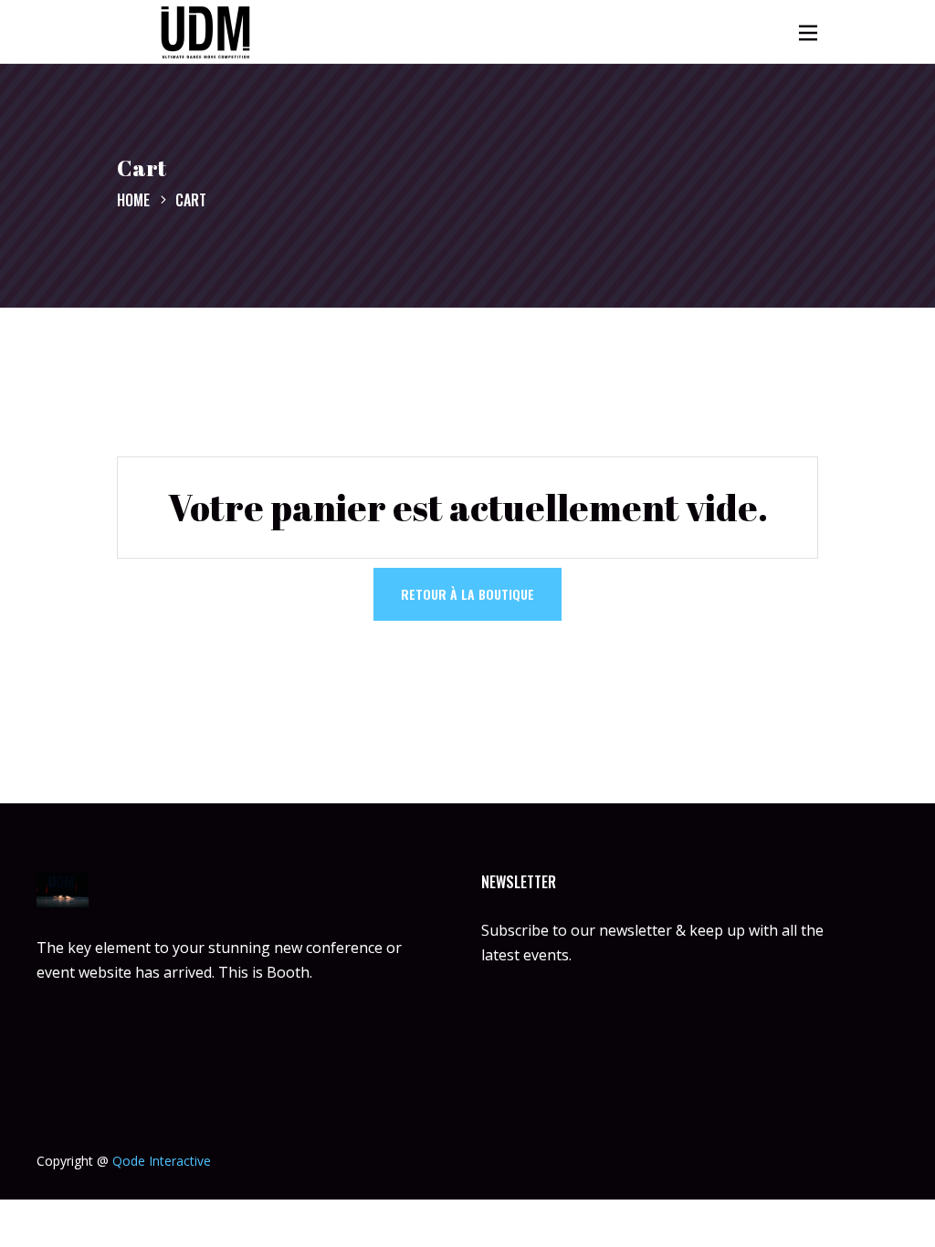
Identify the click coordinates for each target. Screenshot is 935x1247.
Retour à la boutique (467, 593)
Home (133, 200)
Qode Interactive (161, 1160)
